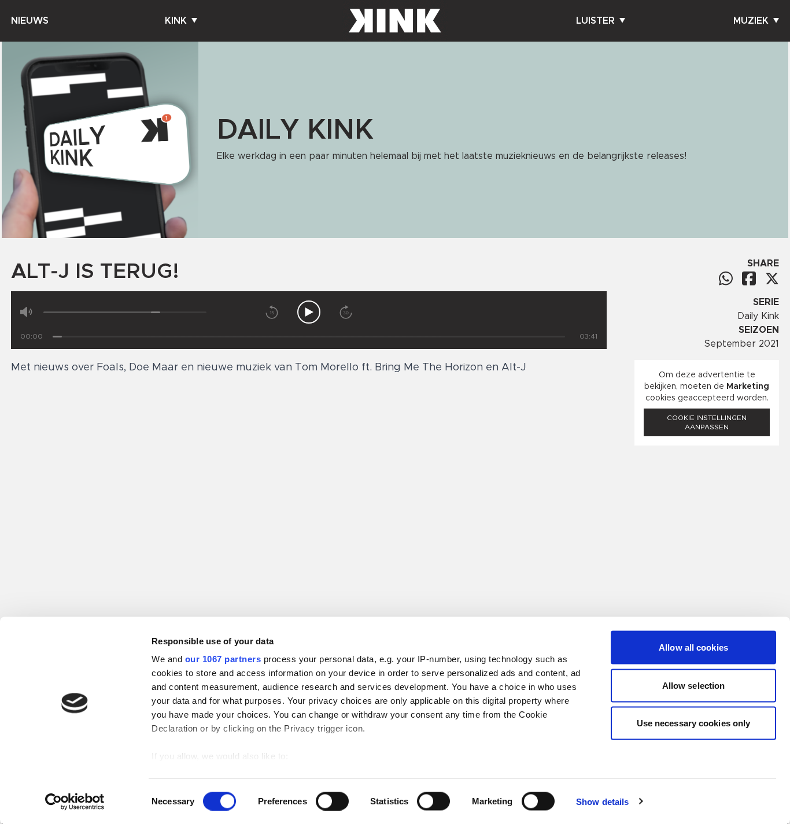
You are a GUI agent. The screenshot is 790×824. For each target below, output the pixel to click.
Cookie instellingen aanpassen (707, 422)
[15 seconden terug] (272, 312)
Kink (176, 20)
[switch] (332, 801)
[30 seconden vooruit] (346, 312)
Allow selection (693, 685)
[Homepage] (395, 21)
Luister (595, 20)
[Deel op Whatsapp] (726, 278)
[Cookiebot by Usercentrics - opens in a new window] (74, 801)
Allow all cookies (693, 647)
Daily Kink (758, 316)
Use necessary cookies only (694, 723)
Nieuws (30, 20)
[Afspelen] (308, 312)
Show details (602, 801)
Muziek (751, 20)
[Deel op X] (772, 278)
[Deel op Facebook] (749, 278)
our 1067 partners (223, 659)
